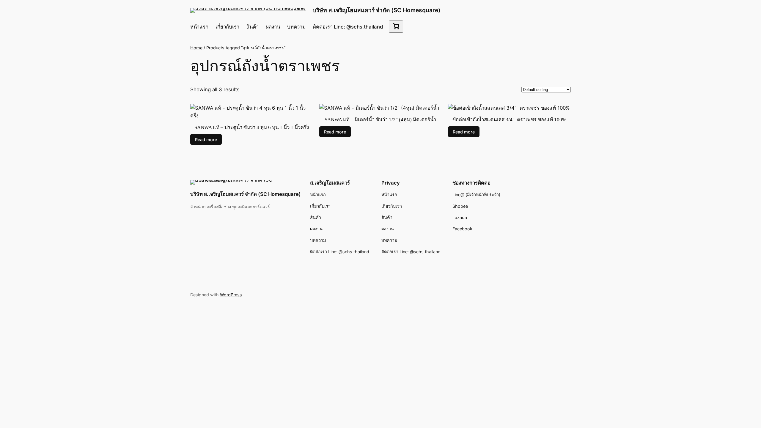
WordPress (231, 294)
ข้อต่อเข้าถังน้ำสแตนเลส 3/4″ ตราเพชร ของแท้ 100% (509, 119)
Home (196, 47)
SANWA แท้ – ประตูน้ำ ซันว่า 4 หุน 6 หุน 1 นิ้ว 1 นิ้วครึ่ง (251, 127)
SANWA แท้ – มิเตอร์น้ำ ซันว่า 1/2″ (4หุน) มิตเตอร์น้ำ (380, 119)
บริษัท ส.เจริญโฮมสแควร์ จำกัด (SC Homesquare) (377, 10)
